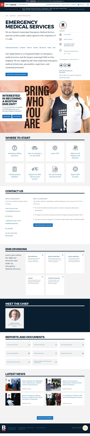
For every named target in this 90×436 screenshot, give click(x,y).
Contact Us (21, 429)
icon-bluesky (69, 65)
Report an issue (76, 427)
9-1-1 (9, 204)
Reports (49, 47)
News (54, 47)
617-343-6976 (9, 228)
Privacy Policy (12, 427)
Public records (40, 427)
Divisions (35, 47)
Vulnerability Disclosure (26, 427)
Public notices (66, 4)
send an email (68, 39)
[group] (14, 318)
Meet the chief (42, 47)
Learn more (6, 116)
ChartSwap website (64, 77)
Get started (22, 47)
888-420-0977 (9, 235)
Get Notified (17, 116)
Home (6, 15)
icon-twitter (61, 65)
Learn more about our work (43, 225)
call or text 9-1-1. (74, 59)
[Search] (87, 5)
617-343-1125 (8, 216)
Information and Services (53, 4)
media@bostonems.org (11, 223)
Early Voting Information (77, 9)
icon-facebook (65, 65)
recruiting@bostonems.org (12, 211)
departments (13, 15)
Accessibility (12, 429)
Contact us (29, 47)
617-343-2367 (67, 34)
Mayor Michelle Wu (23, 4)
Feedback (73, 4)
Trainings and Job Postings (11, 47)
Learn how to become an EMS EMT (16, 74)
